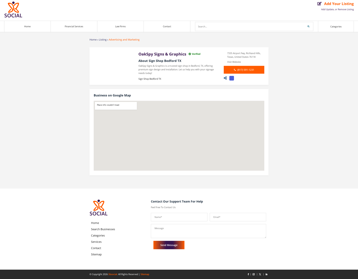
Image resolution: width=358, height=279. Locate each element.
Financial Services (74, 26)
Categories (336, 26)
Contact (167, 26)
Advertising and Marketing (124, 39)
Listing (103, 39)
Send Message (168, 245)
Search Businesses (103, 229)
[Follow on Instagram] (254, 274)
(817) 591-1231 (245, 69)
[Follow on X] (260, 274)
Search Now (303, 26)
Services (96, 242)
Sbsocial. (113, 274)
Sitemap (96, 254)
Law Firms (120, 26)
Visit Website (234, 61)
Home (27, 26)
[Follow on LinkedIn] (266, 274)
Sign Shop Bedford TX (149, 78)
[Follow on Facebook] (248, 274)
